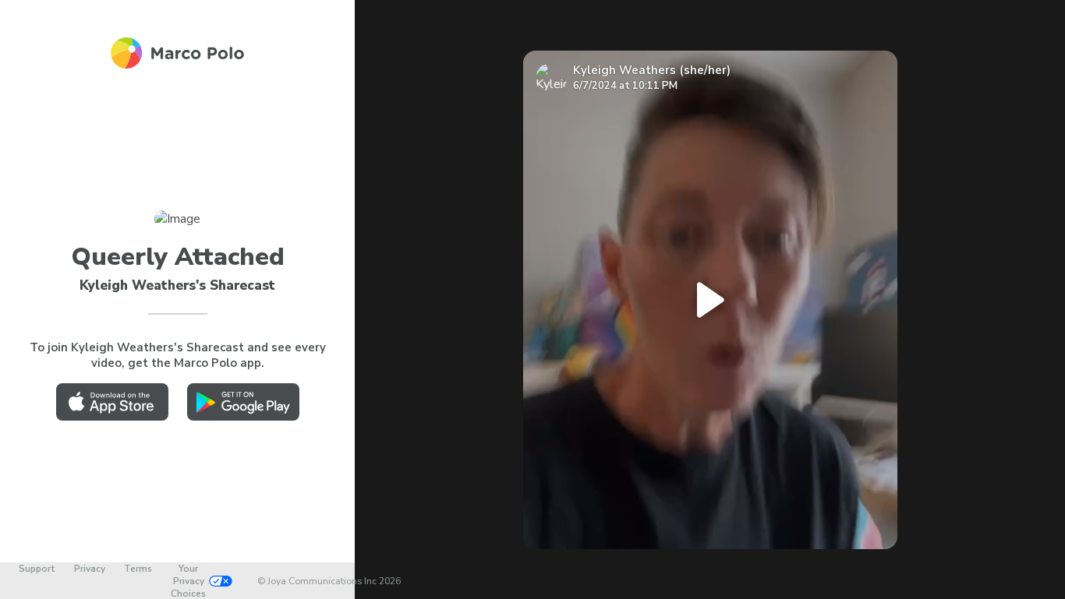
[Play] (710, 300)
